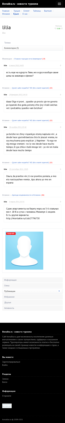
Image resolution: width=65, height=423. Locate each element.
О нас (25, 13)
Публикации (32, 291)
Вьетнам (48, 10)
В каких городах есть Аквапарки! (28, 59)
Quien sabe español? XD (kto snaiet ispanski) (30, 88)
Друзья (7, 302)
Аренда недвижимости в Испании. (26, 195)
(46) (42, 195)
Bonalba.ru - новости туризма (20, 3)
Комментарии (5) (11, 48)
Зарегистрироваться (11, 362)
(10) (50, 88)
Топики (7, 42)
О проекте (6, 396)
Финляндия (7, 59)
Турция (16, 10)
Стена (6, 285)
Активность (9, 308)
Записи (5, 379)
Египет (26, 10)
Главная (5, 10)
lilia (5, 65)
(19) (43, 59)
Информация (10, 280)
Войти (5, 365)
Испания (6, 13)
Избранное (9, 296)
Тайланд (37, 10)
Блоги (4, 382)
